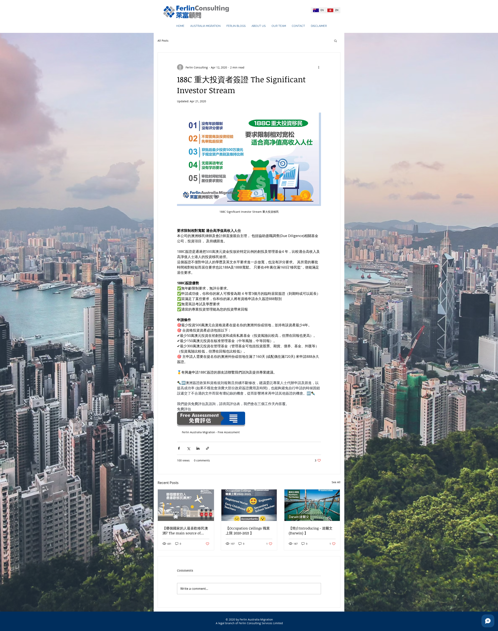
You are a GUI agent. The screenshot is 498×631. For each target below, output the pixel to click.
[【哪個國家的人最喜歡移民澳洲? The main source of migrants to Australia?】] (186, 505)
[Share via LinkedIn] (198, 448)
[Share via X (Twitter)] (188, 448)
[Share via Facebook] (179, 448)
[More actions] (318, 67)
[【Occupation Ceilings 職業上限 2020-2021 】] (249, 505)
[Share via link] (207, 448)
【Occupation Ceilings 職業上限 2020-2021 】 (248, 530)
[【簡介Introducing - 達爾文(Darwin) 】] (312, 505)
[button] (335, 40)
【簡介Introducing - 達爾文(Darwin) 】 (310, 530)
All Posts (163, 40)
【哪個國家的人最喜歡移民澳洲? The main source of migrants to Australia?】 (185, 531)
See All (336, 482)
